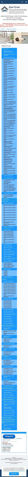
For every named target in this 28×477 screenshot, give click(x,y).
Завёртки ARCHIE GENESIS (9, 254)
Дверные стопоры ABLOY (9, 415)
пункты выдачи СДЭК (7, 446)
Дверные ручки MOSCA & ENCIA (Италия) (9, 97)
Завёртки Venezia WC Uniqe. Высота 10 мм (9, 222)
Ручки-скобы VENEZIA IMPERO (9, 184)
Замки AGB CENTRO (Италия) (9, 351)
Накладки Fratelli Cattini (9, 311)
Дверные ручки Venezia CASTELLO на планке (8, 162)
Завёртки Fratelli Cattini (8, 227)
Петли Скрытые (7, 379)
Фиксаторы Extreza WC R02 (9, 232)
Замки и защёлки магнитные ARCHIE (9, 334)
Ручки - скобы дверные (8, 178)
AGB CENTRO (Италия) (8, 345)
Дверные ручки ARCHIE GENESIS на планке (9, 173)
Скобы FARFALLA (7, 181)
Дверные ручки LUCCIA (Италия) (10, 116)
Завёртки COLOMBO (8, 247)
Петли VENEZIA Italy (7, 360)
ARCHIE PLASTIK (7, 341)
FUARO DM (5, 272)
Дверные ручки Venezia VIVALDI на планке (9, 169)
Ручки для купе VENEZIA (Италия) (8, 197)
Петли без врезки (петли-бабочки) (9, 376)
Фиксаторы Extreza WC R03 (9, 234)
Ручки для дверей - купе (9, 193)
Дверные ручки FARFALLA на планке (9, 133)
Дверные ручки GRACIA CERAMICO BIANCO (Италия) (9, 108)
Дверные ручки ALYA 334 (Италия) (8, 64)
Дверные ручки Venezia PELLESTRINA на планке (8, 159)
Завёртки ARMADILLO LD (8, 264)
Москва (20, 16)
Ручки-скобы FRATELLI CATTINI (9, 179)
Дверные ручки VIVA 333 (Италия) (8, 67)
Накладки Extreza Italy (8, 298)
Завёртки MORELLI (8, 256)
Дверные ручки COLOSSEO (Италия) (8, 90)
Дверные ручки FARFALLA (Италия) (8, 105)
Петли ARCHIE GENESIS (8, 363)
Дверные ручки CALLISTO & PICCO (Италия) (10, 80)
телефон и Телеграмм (13, 19)
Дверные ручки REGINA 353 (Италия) (9, 74)
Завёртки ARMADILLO (8, 261)
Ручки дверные (5, 48)
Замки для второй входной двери (9, 349)
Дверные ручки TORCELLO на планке (9, 139)
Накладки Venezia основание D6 (10, 290)
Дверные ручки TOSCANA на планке (9, 129)
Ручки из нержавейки (8, 175)
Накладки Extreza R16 (8, 307)
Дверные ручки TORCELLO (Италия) (8, 88)
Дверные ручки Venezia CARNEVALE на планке (8, 166)
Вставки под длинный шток (9, 397)
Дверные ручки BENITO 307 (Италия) (9, 100)
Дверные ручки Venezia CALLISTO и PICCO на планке (10, 152)
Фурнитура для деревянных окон (8, 422)
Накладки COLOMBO (8, 321)
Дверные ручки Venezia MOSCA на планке (9, 164)
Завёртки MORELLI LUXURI (9, 258)
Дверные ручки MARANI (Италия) (10, 77)
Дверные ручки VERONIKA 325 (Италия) (9, 69)
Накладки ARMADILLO (8, 323)
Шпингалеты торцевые (7, 417)
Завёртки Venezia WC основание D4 (10, 213)
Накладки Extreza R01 (8, 300)
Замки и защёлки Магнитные (7, 328)
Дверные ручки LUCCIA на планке (10, 148)
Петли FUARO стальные (8, 374)
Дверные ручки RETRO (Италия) (9, 115)
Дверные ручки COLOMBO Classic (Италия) (10, 119)
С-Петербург (14, 18)
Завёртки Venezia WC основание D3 (10, 210)
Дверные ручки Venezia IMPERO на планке (9, 171)
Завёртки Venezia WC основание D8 (10, 220)
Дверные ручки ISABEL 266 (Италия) (8, 82)
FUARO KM (5, 275)
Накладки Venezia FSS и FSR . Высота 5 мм (9, 296)
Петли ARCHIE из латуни (8, 369)
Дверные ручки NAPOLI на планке (8, 131)
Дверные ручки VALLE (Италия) (9, 86)
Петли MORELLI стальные (8, 372)
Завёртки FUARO (7, 269)
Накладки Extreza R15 (8, 306)
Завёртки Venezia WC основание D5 (10, 215)
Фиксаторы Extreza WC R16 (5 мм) (9, 238)
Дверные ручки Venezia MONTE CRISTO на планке (9, 157)
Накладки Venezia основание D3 (10, 286)
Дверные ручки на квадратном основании (9, 51)
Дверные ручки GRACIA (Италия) (10, 106)
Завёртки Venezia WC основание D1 (10, 206)
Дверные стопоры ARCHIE (9, 412)
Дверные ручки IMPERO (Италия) (10, 101)
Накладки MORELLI (8, 318)
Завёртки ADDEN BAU (8, 277)
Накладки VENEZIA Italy (9, 281)
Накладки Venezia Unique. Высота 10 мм (10, 294)
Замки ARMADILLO (7, 354)
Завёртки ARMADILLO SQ (8, 267)
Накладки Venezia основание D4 (10, 287)
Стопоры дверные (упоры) (8, 399)
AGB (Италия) (6, 381)
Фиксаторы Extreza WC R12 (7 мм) (9, 242)
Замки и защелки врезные (8, 325)
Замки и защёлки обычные (9, 343)
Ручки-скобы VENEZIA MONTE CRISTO (9, 191)
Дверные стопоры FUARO (9, 410)
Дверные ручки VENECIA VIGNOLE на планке (8, 146)
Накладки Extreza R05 (8, 304)
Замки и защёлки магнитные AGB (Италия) (10, 331)
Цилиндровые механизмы (7, 388)
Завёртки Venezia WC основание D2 (10, 208)
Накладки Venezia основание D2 (10, 284)
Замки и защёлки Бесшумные (7, 337)
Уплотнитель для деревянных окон (7, 429)
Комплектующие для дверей (8, 419)
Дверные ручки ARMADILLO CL (9, 121)
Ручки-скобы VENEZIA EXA (8, 186)
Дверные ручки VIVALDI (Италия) (10, 114)
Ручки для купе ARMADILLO (9, 194)
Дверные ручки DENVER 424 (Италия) (9, 76)
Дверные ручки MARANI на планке (8, 144)
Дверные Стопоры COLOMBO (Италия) (8, 408)
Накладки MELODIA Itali (9, 309)
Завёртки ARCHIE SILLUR (9, 251)
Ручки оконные (5, 199)
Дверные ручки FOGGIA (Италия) (10, 110)
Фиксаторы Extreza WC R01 (9, 231)
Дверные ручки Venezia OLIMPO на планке (9, 155)
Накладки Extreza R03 (8, 303)
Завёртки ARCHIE (7, 249)
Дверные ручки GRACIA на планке (8, 137)
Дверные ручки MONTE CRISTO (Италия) (9, 95)
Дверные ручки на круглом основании (9, 55)
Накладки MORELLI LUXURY (9, 314)
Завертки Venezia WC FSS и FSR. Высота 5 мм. (9, 225)
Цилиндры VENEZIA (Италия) (10, 390)
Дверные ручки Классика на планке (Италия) (9, 126)
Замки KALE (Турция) (7, 353)
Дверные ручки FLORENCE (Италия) (8, 93)
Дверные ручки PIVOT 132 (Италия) (8, 84)
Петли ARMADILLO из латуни (9, 361)
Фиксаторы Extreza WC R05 (9, 235)
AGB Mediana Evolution (8, 338)
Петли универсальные (8, 366)
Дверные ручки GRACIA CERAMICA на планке (8, 142)
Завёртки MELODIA (8, 244)
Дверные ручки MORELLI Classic (9, 123)
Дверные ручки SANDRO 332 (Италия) (9, 112)
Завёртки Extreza (7, 229)
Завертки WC (5, 201)
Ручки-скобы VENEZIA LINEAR (9, 187)
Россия (7, 16)
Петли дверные (5, 356)
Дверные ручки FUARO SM (8, 124)
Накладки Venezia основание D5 (10, 289)
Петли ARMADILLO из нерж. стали (10, 371)
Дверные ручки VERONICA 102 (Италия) (9, 71)
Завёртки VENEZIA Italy (8, 203)
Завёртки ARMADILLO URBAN (9, 265)
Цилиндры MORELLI (8, 392)
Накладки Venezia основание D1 (10, 283)
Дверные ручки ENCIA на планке (10, 135)
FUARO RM (5, 273)
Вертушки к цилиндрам (9, 394)
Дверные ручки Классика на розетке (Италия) (9, 60)
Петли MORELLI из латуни (8, 368)
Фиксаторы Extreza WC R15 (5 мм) (9, 240)
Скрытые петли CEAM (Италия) (9, 382)
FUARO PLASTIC (6, 340)
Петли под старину (8, 358)
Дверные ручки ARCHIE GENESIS (9, 120)
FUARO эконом (6, 346)
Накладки (4, 279)
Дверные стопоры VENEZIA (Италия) (9, 405)
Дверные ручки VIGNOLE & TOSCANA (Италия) (8, 62)
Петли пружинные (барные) (9, 385)
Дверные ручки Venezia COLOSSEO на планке (8, 150)
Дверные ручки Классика (9, 57)
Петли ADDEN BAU (7, 364)
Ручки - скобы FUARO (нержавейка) (7, 183)
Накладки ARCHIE (7, 316)
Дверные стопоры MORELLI (9, 401)
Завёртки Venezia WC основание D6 (10, 218)
